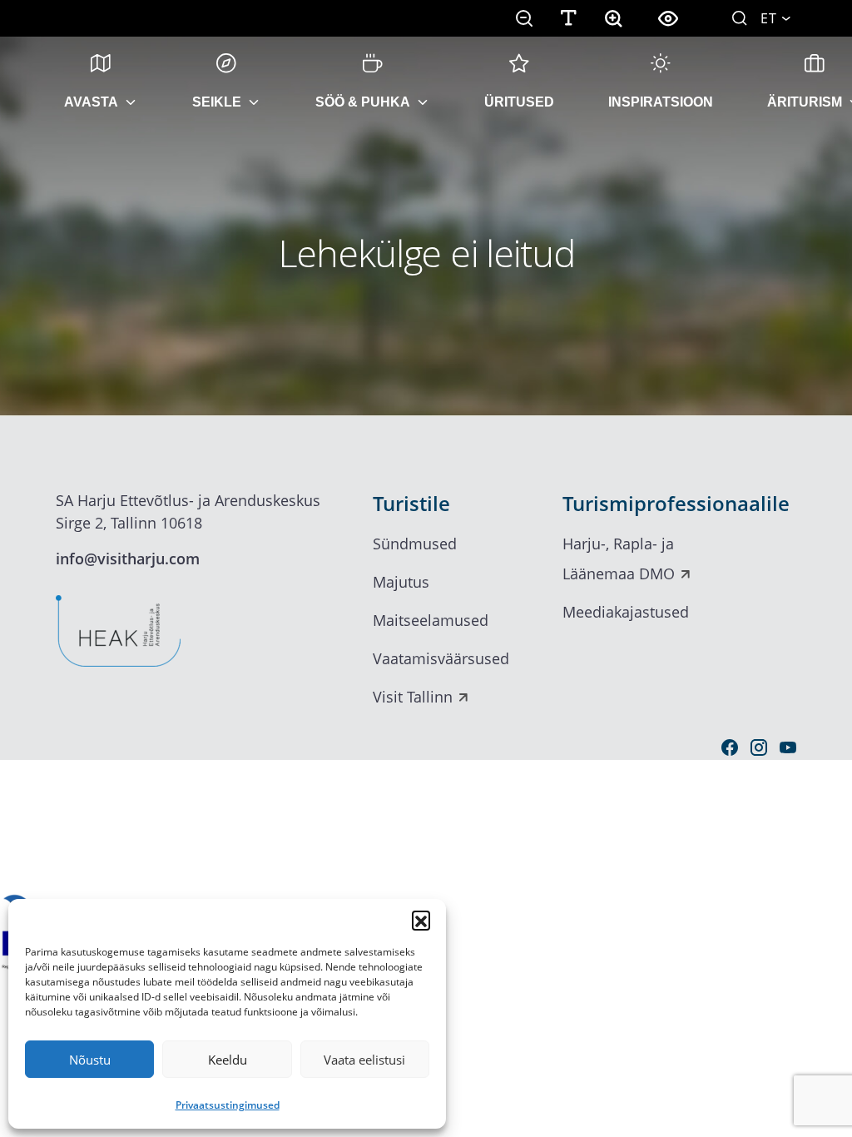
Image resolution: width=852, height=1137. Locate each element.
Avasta (91, 102)
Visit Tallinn (413, 697)
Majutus (401, 582)
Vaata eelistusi (364, 1059)
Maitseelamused (430, 620)
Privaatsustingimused (228, 1105)
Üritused (519, 102)
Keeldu (227, 1059)
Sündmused (415, 544)
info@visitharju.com (128, 558)
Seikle (216, 102)
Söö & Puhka (362, 102)
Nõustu (90, 1059)
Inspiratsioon (660, 102)
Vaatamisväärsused (441, 658)
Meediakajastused (625, 612)
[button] (421, 919)
